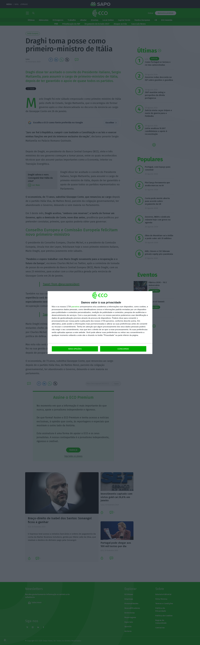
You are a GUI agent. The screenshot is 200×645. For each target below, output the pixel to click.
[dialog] (100, 322)
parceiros (75, 307)
